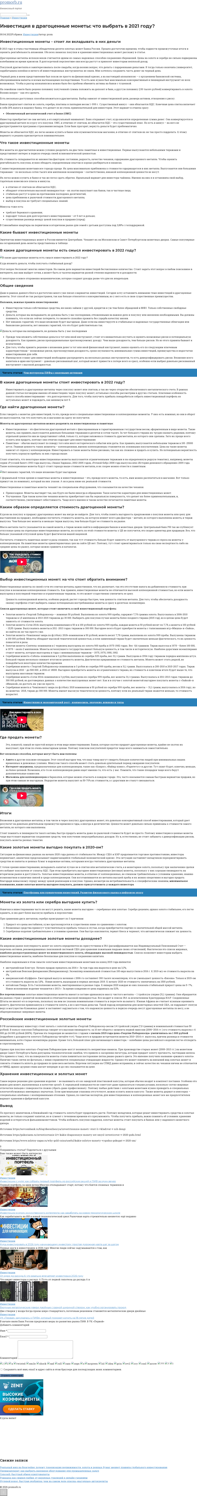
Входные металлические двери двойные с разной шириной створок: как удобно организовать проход (63, 1307)
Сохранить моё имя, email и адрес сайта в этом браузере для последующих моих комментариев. (62, 1369)
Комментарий (8, 1357)
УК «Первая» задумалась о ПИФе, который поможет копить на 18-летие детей (47, 1318)
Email (4, 1336)
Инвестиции (30, 34)
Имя (3, 1330)
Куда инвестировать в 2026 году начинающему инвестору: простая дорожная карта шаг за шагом (59, 1244)
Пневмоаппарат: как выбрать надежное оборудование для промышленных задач (49, 1470)
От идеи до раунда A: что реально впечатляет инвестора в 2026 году (41, 1276)
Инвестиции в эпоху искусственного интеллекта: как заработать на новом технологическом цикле (60, 1212)
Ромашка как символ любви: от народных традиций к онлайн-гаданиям (44, 1477)
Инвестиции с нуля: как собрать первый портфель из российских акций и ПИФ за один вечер (58, 1181)
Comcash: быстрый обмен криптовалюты (25, 1474)
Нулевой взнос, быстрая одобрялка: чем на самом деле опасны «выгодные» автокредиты (54, 1481)
